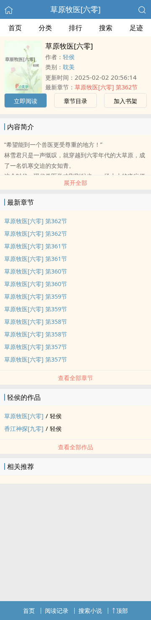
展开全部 (75, 183)
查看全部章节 (75, 378)
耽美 (69, 67)
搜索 (105, 27)
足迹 (136, 27)
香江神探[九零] (24, 428)
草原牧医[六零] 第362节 (106, 87)
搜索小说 (90, 611)
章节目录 (75, 101)
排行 (75, 27)
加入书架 (125, 101)
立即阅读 (25, 101)
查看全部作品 (75, 447)
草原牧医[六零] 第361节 (35, 246)
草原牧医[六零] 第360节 (35, 271)
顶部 (122, 611)
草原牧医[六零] (75, 9)
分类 (45, 27)
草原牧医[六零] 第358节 (35, 322)
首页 (15, 27)
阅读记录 (56, 611)
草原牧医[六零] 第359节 (35, 296)
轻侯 (69, 57)
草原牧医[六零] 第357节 (35, 347)
